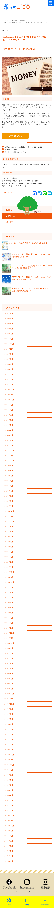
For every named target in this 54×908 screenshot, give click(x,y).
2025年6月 (8, 364)
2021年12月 (9, 572)
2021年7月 (8, 597)
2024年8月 (8, 410)
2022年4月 (8, 552)
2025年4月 (8, 374)
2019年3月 (8, 739)
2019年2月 (8, 744)
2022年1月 (8, 567)
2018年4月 (8, 795)
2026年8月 (8, 313)
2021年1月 (8, 628)
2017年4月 (8, 856)
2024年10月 (9, 400)
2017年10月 (9, 826)
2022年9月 (8, 526)
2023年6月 (8, 481)
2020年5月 (8, 668)
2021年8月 (8, 592)
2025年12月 (9, 344)
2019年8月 (8, 714)
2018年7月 (8, 780)
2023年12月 (9, 450)
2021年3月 (8, 618)
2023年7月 (8, 476)
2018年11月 (9, 760)
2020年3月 (8, 679)
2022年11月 (9, 516)
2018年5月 (8, 790)
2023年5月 (8, 486)
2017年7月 (8, 841)
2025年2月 (8, 384)
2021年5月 (8, 608)
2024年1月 (8, 445)
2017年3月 (8, 861)
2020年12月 (9, 633)
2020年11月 (9, 638)
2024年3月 (8, 435)
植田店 (11, 216)
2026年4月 (8, 329)
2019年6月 (8, 724)
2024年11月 (9, 395)
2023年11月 (9, 455)
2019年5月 (8, 729)
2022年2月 (8, 562)
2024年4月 (8, 430)
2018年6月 (8, 785)
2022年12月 (9, 511)
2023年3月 (8, 496)
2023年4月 (8, 491)
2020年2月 (8, 684)
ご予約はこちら (15, 136)
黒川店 (9, 222)
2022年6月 (8, 542)
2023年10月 (9, 460)
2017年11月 (9, 821)
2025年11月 (9, 349)
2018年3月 (8, 800)
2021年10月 (9, 582)
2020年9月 (8, 648)
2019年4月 (8, 734)
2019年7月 (8, 719)
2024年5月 (8, 425)
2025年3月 (8, 379)
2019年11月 (9, 699)
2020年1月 (8, 689)
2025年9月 (8, 354)
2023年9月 (8, 466)
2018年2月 (8, 805)
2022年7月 (8, 537)
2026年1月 (8, 339)
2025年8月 (8, 359)
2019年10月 (9, 704)
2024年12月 (9, 390)
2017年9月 (8, 831)
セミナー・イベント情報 (17, 20)
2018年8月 (8, 775)
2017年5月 (8, 851)
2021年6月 (8, 603)
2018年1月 (8, 810)
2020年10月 (9, 643)
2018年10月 (9, 765)
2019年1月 (8, 750)
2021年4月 (8, 613)
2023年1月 (8, 506)
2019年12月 (9, 694)
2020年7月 (8, 658)
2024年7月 (8, 415)
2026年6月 (8, 319)
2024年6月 (8, 420)
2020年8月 (8, 653)
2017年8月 (8, 836)
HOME (4, 20)
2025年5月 (8, 369)
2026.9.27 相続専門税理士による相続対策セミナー (30, 243)
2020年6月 (8, 663)
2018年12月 (9, 755)
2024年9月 (8, 405)
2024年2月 (8, 440)
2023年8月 (8, 471)
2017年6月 (8, 846)
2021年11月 (9, 577)
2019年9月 (8, 709)
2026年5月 (8, 324)
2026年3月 (8, 334)
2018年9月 (8, 770)
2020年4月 (8, 674)
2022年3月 (8, 557)
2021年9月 (8, 587)
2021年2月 (8, 623)
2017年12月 (9, 816)
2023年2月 (8, 501)
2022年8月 (8, 531)
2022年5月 (8, 547)
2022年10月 (9, 521)
